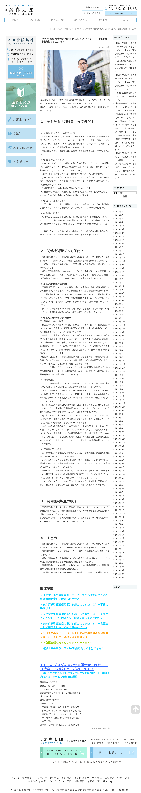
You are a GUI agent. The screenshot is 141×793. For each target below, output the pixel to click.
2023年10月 (120, 286)
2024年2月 (120, 279)
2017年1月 (120, 549)
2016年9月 (120, 563)
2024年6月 (120, 268)
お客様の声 (93, 781)
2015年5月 (120, 578)
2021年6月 (120, 382)
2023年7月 (120, 297)
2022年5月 (120, 347)
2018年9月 (120, 485)
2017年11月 (120, 513)
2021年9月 (120, 375)
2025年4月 (120, 240)
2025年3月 (120, 243)
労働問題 (122, 778)
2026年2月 (120, 233)
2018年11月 (120, 478)
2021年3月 (120, 393)
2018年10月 (120, 482)
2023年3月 (120, 311)
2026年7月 (120, 215)
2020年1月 (120, 435)
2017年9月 (120, 521)
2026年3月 (120, 229)
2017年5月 (120, 535)
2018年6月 (120, 496)
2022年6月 (120, 343)
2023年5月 (120, 304)
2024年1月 (120, 283)
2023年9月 (120, 290)
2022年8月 (120, 336)
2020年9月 (120, 410)
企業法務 (33, 781)
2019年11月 (120, 443)
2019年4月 (120, 460)
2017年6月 (120, 531)
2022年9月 (120, 332)
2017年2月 (120, 545)
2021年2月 (120, 396)
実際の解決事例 (76, 781)
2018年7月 (120, 492)
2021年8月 (120, 378)
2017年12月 (120, 510)
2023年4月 (120, 308)
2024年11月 (120, 258)
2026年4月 (120, 226)
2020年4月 (120, 428)
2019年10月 (120, 446)
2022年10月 (120, 329)
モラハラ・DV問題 (48, 778)
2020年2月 (120, 432)
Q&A (61, 781)
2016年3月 (120, 574)
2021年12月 (120, 364)
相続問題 (79, 778)
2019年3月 (120, 464)
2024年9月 (120, 265)
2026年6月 (120, 219)
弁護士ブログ (68, 29)
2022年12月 (120, 322)
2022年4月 (120, 350)
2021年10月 (120, 371)
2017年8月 (120, 524)
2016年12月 (120, 553)
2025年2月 (120, 247)
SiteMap (107, 781)
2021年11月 (120, 368)
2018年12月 (120, 474)
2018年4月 (120, 503)
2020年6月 (120, 421)
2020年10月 (120, 407)
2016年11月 (120, 556)
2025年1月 (120, 251)
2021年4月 (120, 389)
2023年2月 (120, 315)
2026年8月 (120, 212)
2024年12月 (120, 254)
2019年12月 (120, 439)
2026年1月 (120, 236)
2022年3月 (120, 354)
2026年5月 (120, 222)
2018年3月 (120, 506)
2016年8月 (120, 567)
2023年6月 (120, 300)
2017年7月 (120, 528)
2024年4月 (120, 272)
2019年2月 (120, 467)
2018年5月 (120, 499)
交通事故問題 (94, 778)
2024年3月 (120, 276)
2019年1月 (120, 471)
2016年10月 (120, 560)
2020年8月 (120, 414)
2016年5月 (120, 570)
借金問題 (110, 778)
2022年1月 (120, 361)
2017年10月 (120, 517)
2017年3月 (120, 542)
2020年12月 (120, 403)
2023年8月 (120, 293)
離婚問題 (78, 29)
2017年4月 (120, 538)
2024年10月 (120, 261)
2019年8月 (120, 453)
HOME (52, 29)
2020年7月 (120, 418)
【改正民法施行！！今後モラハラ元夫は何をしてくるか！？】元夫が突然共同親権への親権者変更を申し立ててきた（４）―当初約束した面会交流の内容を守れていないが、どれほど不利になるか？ (125, 57)
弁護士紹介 (28, 778)
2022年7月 (120, 339)
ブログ (59, 29)
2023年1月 (120, 318)
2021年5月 (120, 386)
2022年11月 (120, 325)
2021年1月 (120, 400)
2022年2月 (120, 357)
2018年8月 (120, 489)
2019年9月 (120, 450)
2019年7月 (120, 457)
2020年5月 (120, 425)
